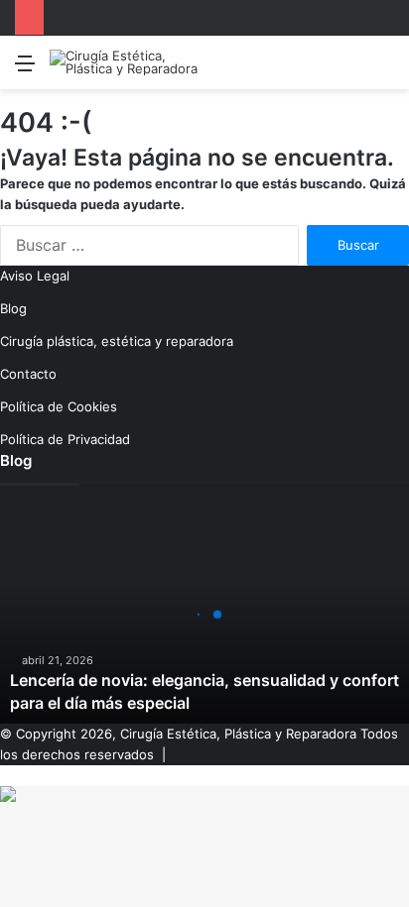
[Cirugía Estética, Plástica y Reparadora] (129, 62)
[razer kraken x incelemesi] (204, 794)
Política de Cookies (58, 406)
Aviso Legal (34, 275)
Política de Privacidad (65, 439)
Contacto (28, 374)
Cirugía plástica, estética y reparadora (116, 341)
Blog (13, 308)
